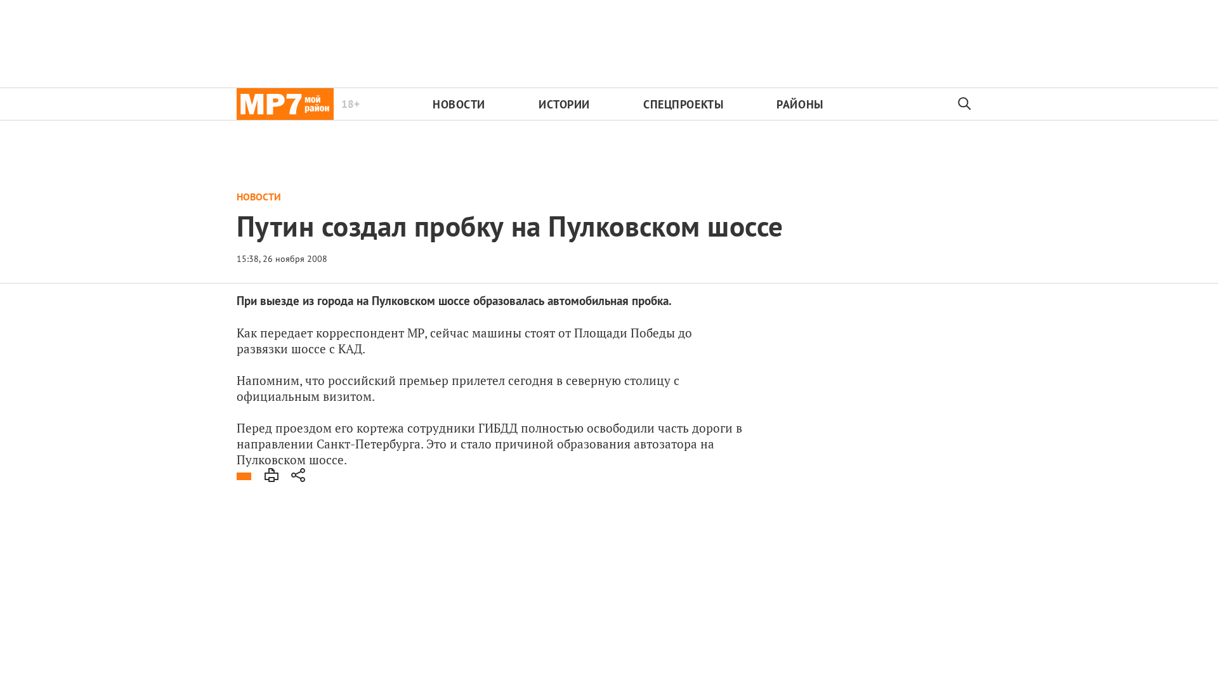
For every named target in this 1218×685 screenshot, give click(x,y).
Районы (799, 104)
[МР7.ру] (285, 104)
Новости (459, 104)
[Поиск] (965, 104)
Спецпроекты (683, 104)
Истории (564, 104)
